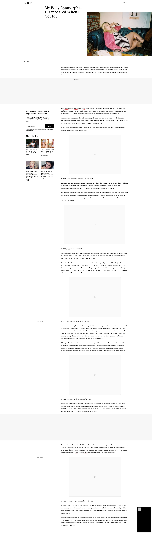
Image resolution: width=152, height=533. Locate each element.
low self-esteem (108, 111)
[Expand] (138, 508)
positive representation (82, 452)
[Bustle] (28, 3)
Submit (49, 126)
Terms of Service (50, 129)
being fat (69, 72)
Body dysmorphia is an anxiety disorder (73, 108)
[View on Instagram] (95, 154)
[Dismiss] (149, 508)
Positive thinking (89, 406)
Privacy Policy (30, 130)
